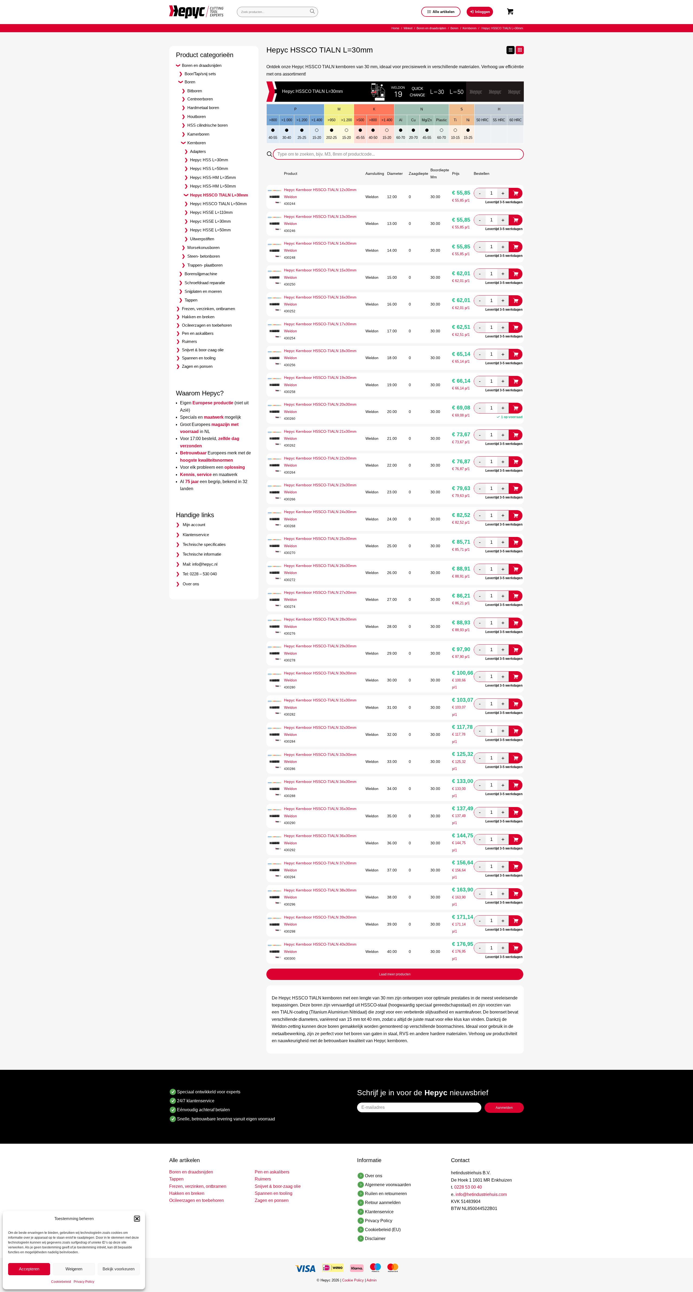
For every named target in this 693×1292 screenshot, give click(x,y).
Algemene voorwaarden (388, 1184)
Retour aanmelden (383, 1202)
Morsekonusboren (203, 247)
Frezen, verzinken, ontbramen (208, 308)
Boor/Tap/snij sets (200, 73)
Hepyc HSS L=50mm (209, 168)
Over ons (191, 584)
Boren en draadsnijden (201, 65)
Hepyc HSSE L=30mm (210, 221)
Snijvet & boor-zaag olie (203, 349)
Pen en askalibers (198, 333)
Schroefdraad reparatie (205, 282)
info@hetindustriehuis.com (481, 1194)
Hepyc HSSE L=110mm (211, 212)
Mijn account (194, 524)
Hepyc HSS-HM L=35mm (213, 177)
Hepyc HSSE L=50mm (210, 230)
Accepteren (29, 1269)
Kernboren (196, 142)
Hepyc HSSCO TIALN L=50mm (218, 203)
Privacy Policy (84, 1282)
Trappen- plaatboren (205, 265)
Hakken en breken (198, 316)
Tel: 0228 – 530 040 (200, 574)
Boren (190, 82)
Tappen (191, 300)
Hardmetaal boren (203, 107)
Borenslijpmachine (201, 273)
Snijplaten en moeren (203, 291)
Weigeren (74, 1269)
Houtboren (196, 116)
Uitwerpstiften (202, 239)
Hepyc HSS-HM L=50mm (213, 186)
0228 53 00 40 (468, 1187)
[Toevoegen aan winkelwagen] (515, 193)
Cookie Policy (353, 1280)
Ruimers (189, 341)
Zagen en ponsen (197, 366)
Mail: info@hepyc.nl (200, 564)
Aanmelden (504, 1108)
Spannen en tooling (198, 358)
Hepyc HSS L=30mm (209, 160)
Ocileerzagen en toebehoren (207, 325)
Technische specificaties (204, 544)
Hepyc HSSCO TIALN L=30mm (219, 195)
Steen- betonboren (203, 256)
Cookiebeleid (61, 1282)
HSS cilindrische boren (207, 125)
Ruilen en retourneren (386, 1193)
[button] (137, 1218)
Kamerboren (198, 134)
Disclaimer (375, 1238)
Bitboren (194, 90)
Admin (372, 1280)
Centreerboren (200, 99)
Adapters (198, 151)
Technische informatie (202, 554)
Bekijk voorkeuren (119, 1269)
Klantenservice (196, 534)
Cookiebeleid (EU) (383, 1229)
